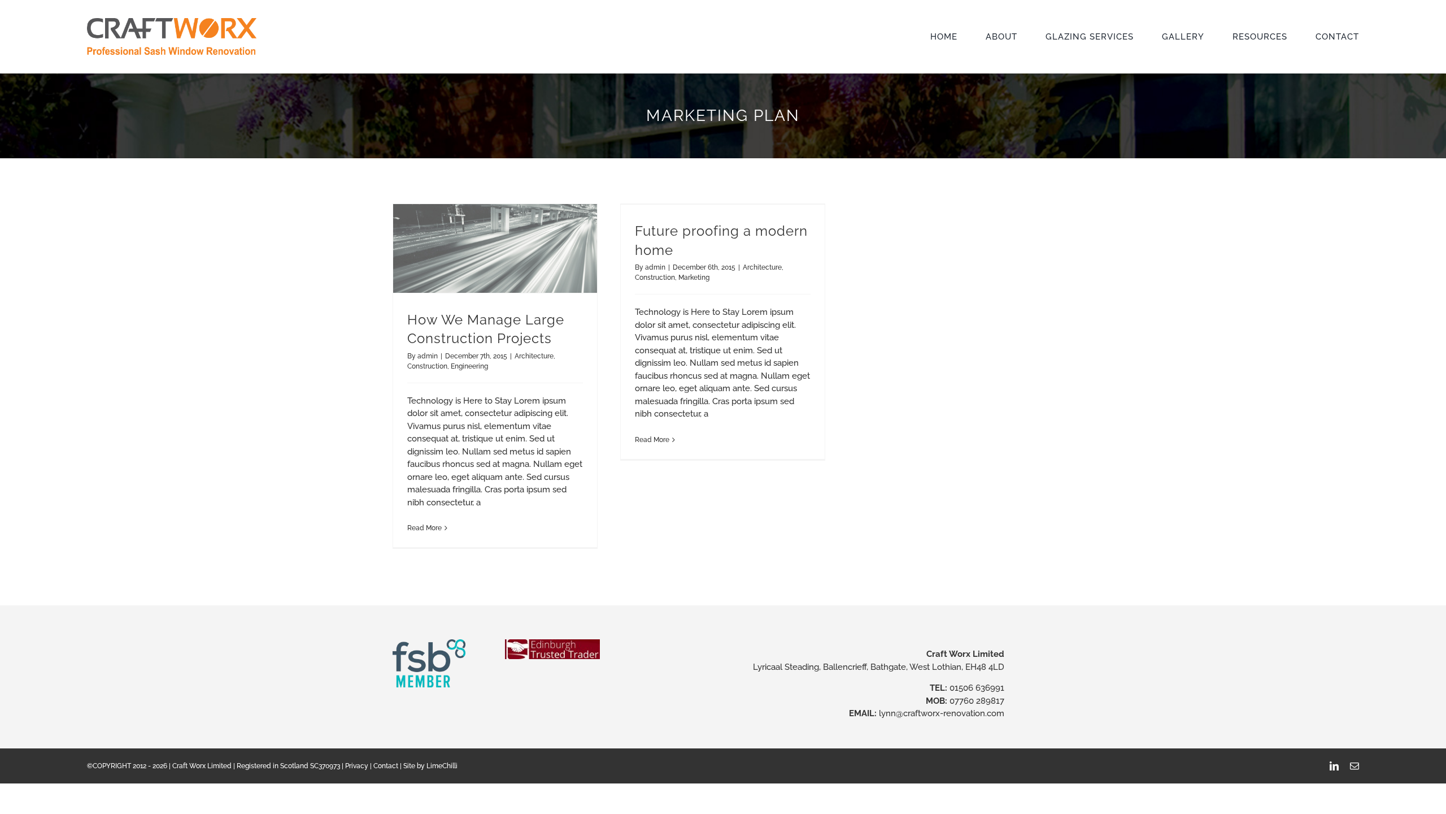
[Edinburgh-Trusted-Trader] (552, 643)
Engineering (469, 366)
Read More (424, 528)
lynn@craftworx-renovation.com (941, 713)
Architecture (534, 356)
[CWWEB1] (171, 22)
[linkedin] (1334, 765)
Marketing (693, 278)
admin (427, 356)
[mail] (1354, 765)
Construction (427, 366)
